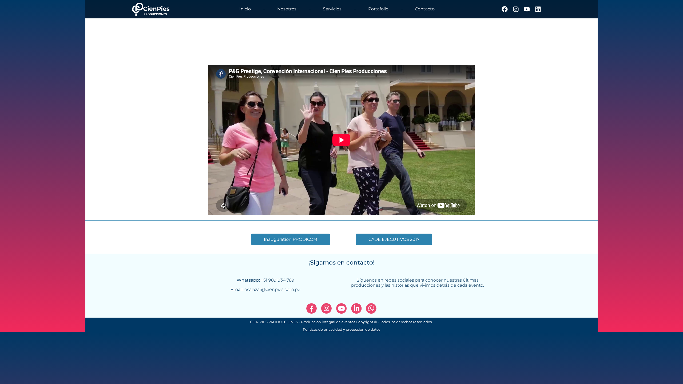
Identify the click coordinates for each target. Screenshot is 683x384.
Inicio (245, 8)
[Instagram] (515, 9)
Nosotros (286, 8)
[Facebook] (504, 9)
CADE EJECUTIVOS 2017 (393, 239)
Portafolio (378, 8)
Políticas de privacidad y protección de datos (341, 329)
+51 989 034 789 (277, 280)
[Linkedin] (537, 9)
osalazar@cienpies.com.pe (272, 289)
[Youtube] (526, 9)
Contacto (425, 8)
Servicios (332, 8)
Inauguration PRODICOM (290, 239)
